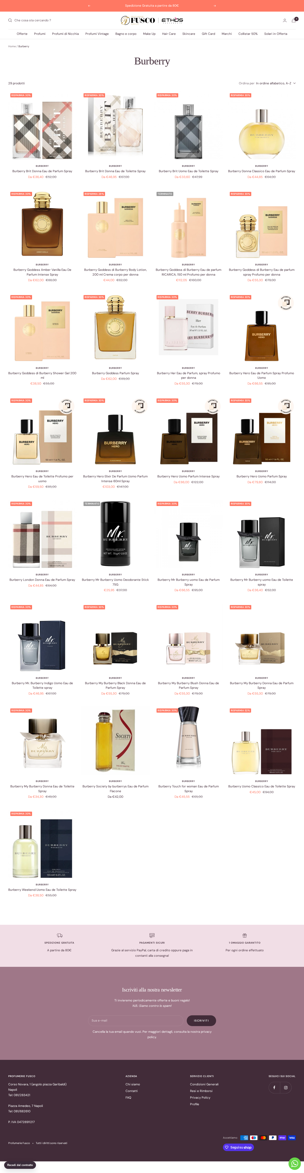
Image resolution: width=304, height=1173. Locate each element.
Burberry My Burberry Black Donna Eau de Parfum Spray (115, 685)
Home (12, 46)
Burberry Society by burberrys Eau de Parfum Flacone (115, 788)
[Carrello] (294, 20)
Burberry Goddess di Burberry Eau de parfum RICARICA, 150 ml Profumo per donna (188, 272)
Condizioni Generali (204, 1084)
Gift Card (208, 34)
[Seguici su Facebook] (274, 1087)
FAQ (128, 1098)
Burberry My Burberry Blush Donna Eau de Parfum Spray (188, 685)
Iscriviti (201, 1020)
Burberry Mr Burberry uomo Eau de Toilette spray (261, 582)
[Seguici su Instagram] (285, 1087)
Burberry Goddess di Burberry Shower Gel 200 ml (42, 375)
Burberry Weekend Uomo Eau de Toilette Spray (42, 890)
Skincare (188, 34)
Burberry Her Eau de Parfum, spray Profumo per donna (188, 375)
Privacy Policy (200, 1098)
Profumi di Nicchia (65, 34)
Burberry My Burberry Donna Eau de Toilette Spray (42, 788)
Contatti (132, 1091)
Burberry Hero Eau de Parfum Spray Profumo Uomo (261, 375)
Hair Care (169, 34)
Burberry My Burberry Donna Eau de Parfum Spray (261, 685)
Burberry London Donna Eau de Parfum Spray (42, 580)
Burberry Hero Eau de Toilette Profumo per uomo (42, 478)
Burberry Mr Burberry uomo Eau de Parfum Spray (189, 582)
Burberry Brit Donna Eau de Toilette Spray (115, 171)
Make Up (149, 34)
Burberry (42, 166)
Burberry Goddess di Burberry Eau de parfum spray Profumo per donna (261, 272)
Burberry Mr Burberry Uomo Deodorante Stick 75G (115, 582)
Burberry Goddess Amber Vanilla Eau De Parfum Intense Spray (42, 272)
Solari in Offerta (275, 34)
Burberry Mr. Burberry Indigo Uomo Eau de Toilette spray (42, 685)
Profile (194, 1104)
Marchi (227, 34)
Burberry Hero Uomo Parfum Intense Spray (188, 476)
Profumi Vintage (97, 34)
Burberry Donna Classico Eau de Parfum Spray (261, 171)
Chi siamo (133, 1084)
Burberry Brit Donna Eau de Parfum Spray (42, 171)
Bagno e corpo (125, 34)
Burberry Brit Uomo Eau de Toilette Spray (188, 171)
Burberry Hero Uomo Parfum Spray (262, 476)
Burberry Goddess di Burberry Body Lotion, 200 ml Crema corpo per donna (115, 272)
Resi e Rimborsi (201, 1091)
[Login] (285, 20)
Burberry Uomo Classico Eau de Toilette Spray (261, 786)
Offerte (22, 34)
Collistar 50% (248, 34)
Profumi (39, 34)
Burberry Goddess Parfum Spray (115, 373)
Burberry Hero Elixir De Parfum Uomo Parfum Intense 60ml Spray (115, 478)
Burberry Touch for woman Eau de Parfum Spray (188, 788)
